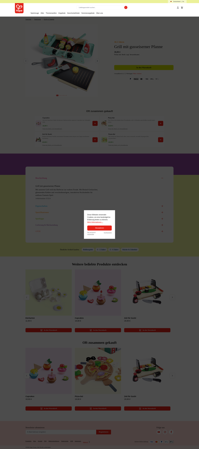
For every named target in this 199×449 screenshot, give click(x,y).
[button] (177, 1)
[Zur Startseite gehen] (19, 8)
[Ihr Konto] (178, 7)
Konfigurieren (108, 232)
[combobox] (100, 7)
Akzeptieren (99, 228)
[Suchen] (125, 7)
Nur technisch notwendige (91, 233)
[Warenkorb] (182, 7)
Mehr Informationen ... (95, 222)
